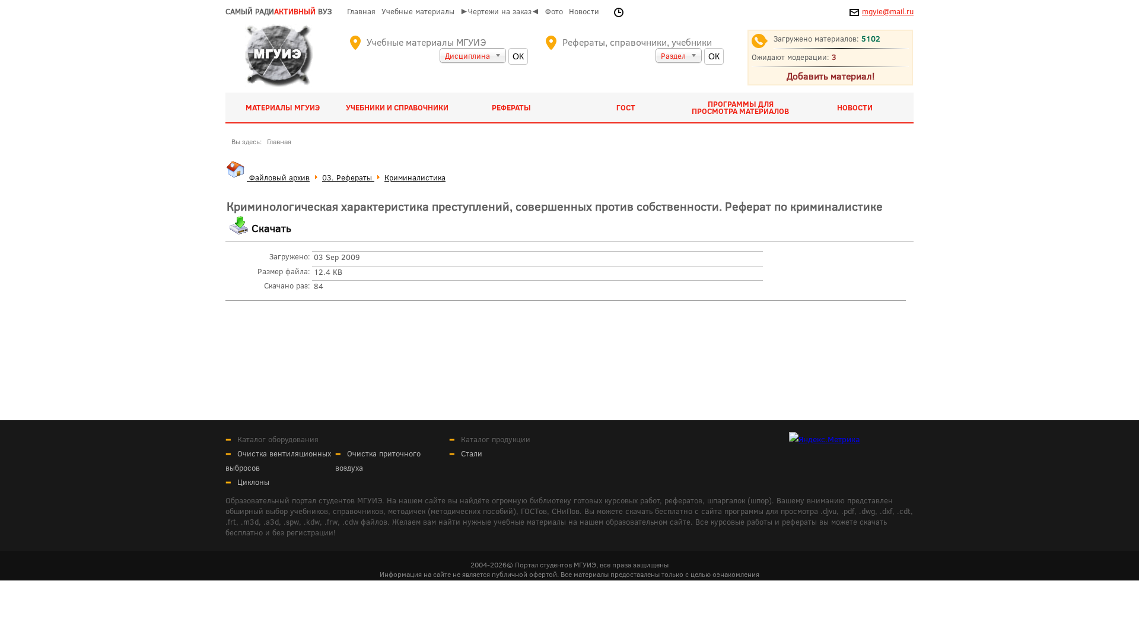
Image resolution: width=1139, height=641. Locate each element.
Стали (471, 453)
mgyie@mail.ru (888, 11)
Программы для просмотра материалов (740, 107)
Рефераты (511, 107)
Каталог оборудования (278, 439)
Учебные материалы (417, 11)
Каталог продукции (495, 439)
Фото (554, 11)
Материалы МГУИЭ (283, 107)
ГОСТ (625, 107)
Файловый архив (278, 177)
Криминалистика (415, 177)
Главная (361, 11)
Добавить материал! (830, 75)
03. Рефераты (348, 177)
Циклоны (253, 482)
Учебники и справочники (397, 107)
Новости (584, 11)
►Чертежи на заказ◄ (499, 11)
